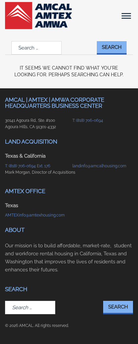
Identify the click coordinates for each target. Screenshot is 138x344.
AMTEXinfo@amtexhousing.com (35, 215)
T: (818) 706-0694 (87, 120)
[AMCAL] (38, 15)
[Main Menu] (126, 15)
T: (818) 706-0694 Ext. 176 (27, 166)
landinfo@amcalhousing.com (99, 166)
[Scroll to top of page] (125, 328)
